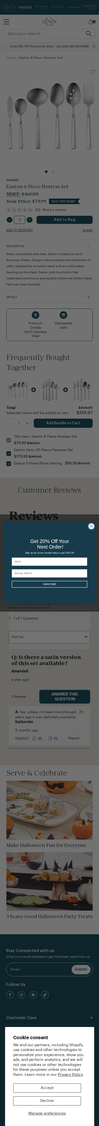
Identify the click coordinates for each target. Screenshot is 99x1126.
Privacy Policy (70, 1075)
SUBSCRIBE (49, 584)
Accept (47, 1088)
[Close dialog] (91, 526)
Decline (47, 1101)
